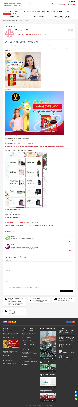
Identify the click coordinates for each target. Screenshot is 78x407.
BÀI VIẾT (59, 11)
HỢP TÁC (11, 310)
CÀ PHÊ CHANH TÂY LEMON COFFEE (49, 9)
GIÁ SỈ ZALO (14, 9)
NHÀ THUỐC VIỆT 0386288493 (32, 405)
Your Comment (8, 260)
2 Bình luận (47, 45)
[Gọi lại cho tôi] (76, 399)
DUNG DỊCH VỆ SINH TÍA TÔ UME (48, 11)
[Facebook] (67, 322)
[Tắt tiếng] (52, 358)
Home (4, 20)
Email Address (8, 276)
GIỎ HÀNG (71, 4)
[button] (48, 345)
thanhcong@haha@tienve (23, 29)
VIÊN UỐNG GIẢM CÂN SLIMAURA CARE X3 (13, 11)
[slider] (47, 358)
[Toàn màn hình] (54, 358)
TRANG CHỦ (7, 9)
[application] (48, 345)
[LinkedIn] (70, 322)
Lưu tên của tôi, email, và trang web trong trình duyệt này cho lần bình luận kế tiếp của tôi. (24, 287)
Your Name (7, 270)
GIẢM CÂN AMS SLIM (36, 9)
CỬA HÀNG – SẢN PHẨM (24, 9)
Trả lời (71, 241)
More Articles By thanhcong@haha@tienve (32, 34)
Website (6, 281)
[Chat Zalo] (76, 393)
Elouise (13, 236)
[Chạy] (42, 358)
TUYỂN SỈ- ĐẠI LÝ (67, 11)
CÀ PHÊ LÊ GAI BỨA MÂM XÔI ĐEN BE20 (32, 11)
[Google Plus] (73, 322)
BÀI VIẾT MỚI (72, 1)
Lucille (13, 244)
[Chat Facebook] (76, 396)
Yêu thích (61, 4)
